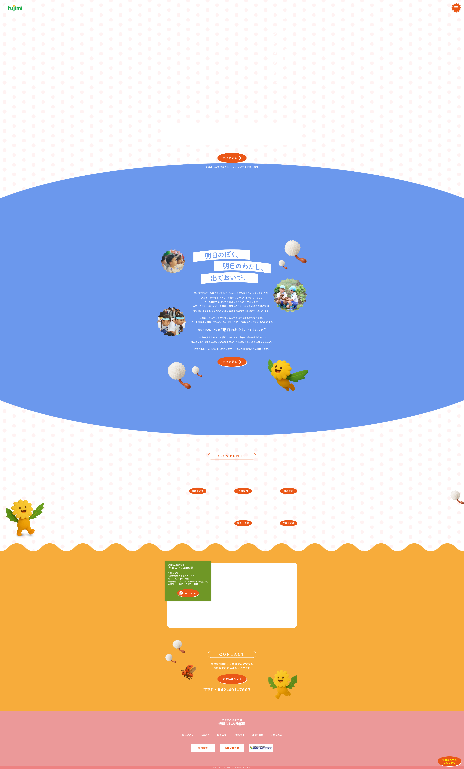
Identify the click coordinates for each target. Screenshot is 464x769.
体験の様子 (239, 734)
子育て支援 (276, 734)
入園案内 (205, 734)
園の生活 (221, 734)
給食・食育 (257, 734)
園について (187, 734)
